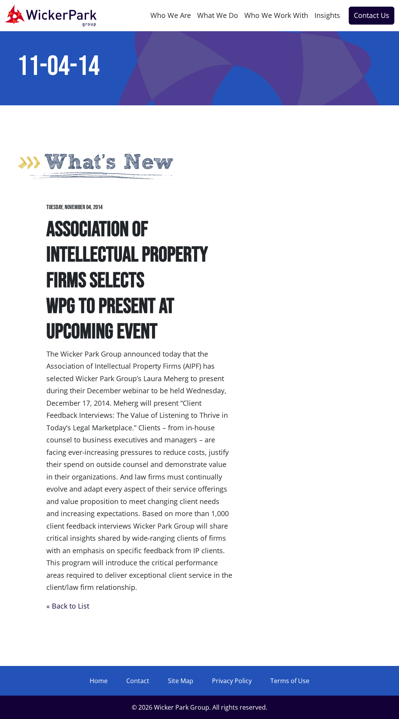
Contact (137, 680)
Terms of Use (289, 680)
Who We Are (170, 15)
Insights (327, 15)
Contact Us (371, 15)
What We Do (217, 15)
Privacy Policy (232, 680)
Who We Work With (276, 15)
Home (99, 680)
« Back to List (67, 606)
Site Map (180, 680)
